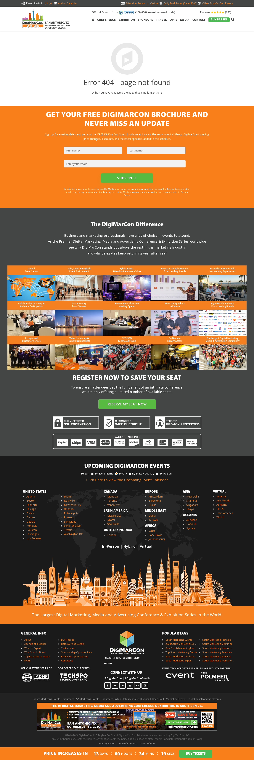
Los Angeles (33, 538)
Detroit (30, 521)
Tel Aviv (153, 520)
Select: (85, 473)
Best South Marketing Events (181, 648)
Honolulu (31, 525)
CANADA (110, 492)
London (112, 535)
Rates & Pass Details (72, 643)
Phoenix (69, 517)
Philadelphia (71, 513)
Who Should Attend (35, 652)
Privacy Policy (107, 743)
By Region (165, 473)
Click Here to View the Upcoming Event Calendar (127, 479)
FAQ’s (27, 660)
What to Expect (32, 648)
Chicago (31, 509)
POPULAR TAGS (175, 633)
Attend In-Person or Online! (142, 3)
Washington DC (73, 534)
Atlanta (30, 496)
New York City (72, 505)
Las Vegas (32, 534)
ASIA (186, 492)
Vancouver (113, 505)
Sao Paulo (113, 524)
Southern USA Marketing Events (81, 699)
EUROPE (151, 492)
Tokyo (190, 509)
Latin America (224, 513)
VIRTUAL (219, 491)
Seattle (68, 530)
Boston (30, 500)
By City (122, 473)
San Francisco (72, 525)
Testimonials (68, 648)
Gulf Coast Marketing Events (205, 699)
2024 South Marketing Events (181, 643)
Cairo (152, 530)
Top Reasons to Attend (37, 656)
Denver (30, 517)
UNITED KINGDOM (118, 530)
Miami (67, 496)
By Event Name (103, 473)
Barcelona (155, 500)
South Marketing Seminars (217, 652)
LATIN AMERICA (116, 511)
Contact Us (67, 660)
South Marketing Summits (216, 656)
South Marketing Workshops (218, 660)
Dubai (152, 515)
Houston (31, 530)
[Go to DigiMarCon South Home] (33, 29)
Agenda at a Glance (35, 643)
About (27, 639)
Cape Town (155, 535)
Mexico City (114, 515)
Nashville (69, 500)
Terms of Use (147, 743)
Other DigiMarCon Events (217, 3)
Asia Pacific (223, 500)
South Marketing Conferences (181, 656)
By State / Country (143, 473)
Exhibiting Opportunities (74, 656)
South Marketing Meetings (217, 643)
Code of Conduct (127, 743)
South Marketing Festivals (216, 639)
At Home (221, 504)
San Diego (70, 521)
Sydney (190, 528)
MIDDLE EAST (155, 511)
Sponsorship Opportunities (76, 652)
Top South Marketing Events (181, 652)
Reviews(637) (215, 12)
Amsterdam (156, 496)
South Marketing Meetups (217, 648)
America (221, 496)
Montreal (112, 496)
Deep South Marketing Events (169, 699)
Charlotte (32, 505)
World (220, 517)
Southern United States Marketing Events (125, 699)
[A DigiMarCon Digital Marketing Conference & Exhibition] (127, 656)
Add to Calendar (67, 3)
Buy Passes (67, 639)
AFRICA (150, 526)
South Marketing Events (178, 639)
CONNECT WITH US (126, 673)
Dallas (30, 513)
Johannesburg (157, 539)
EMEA (220, 509)
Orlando (69, 509)
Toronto (112, 500)
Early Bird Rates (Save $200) (180, 3)
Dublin (152, 505)
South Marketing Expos (178, 660)
